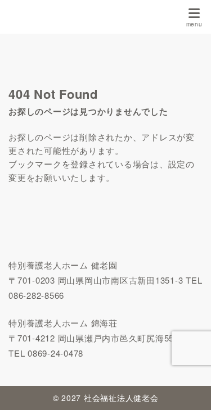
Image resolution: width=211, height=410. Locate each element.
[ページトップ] (188, 387)
